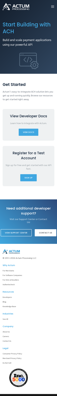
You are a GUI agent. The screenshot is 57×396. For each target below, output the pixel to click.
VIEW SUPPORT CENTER (16, 232)
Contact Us (45, 232)
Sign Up (28, 177)
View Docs (28, 132)
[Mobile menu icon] (52, 6)
